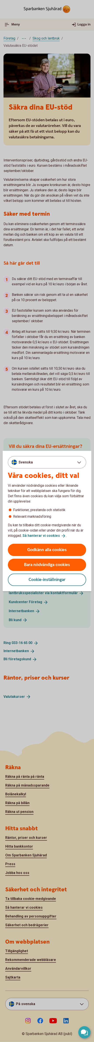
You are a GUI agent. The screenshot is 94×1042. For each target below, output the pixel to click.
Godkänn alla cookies (47, 549)
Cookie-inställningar (47, 579)
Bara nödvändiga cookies (47, 564)
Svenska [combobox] (26, 462)
